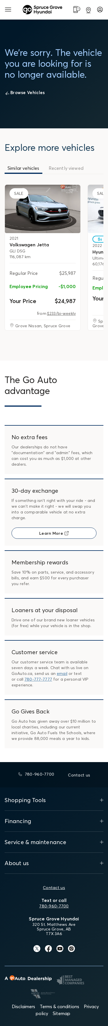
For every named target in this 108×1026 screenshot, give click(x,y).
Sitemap (61, 1013)
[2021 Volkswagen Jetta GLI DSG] (42, 209)
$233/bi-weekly (61, 313)
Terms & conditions (59, 1006)
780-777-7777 (38, 679)
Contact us (54, 887)
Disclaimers (23, 1006)
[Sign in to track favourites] (72, 191)
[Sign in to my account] (99, 9)
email (62, 673)
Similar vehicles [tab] (23, 168)
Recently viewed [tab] (66, 168)
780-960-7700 (54, 906)
